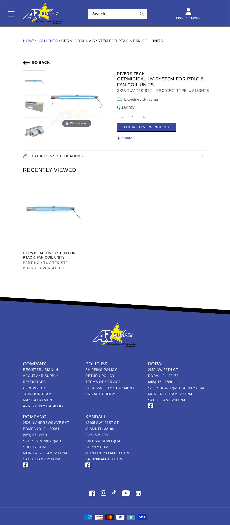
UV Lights (48, 41)
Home (28, 41)
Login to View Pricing (146, 127)
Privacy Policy (100, 394)
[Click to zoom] (77, 99)
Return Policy (100, 376)
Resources (34, 382)
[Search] (142, 14)
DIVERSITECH (131, 74)
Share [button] (127, 138)
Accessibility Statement (109, 388)
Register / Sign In (40, 370)
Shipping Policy (101, 370)
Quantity (126, 107)
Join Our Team (37, 394)
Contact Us (34, 388)
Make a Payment (38, 400)
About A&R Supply (40, 376)
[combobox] (117, 14)
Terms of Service (103, 382)
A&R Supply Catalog (43, 406)
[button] (115, 156)
